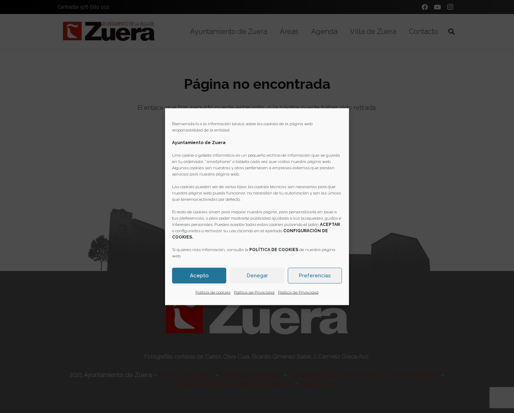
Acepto (199, 275)
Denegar (257, 275)
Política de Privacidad (254, 292)
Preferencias (315, 275)
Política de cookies (212, 292)
